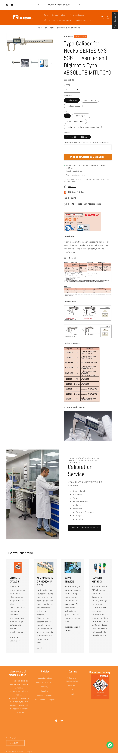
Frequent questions (44, 678)
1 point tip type (81, 116)
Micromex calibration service (85, 527)
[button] (58, 14)
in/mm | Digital (90, 100)
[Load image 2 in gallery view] (25, 63)
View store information (75, 175)
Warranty (72, 186)
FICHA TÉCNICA (80, 36)
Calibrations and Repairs (72, 628)
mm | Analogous (73, 106)
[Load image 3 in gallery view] (34, 63)
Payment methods (44, 695)
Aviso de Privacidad (44, 682)
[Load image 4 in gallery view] (44, 63)
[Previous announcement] (38, 4)
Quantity (67, 84)
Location (71, 685)
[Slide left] (8, 63)
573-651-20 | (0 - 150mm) (77, 137)
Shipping (72, 198)
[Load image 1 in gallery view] (16, 63)
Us (38, 648)
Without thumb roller (75, 121)
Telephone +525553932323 (71, 679)
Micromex (15, 752)
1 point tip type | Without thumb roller (82, 127)
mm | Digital (71, 100)
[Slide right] (51, 63)
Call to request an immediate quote (84, 204)
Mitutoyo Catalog (76, 192)
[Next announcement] (79, 4)
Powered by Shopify (25, 752)
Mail (72, 694)
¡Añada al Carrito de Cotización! (87, 156)
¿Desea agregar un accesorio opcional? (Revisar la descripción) (86, 142)
